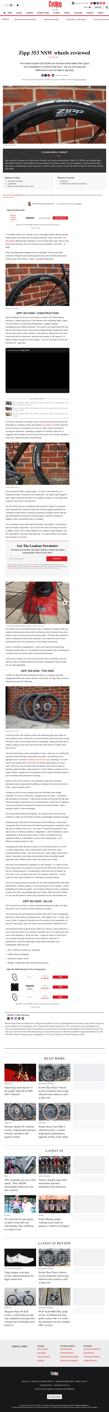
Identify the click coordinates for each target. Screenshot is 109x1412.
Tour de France (43, 1349)
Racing (19, 13)
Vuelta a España (43, 1356)
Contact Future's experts (42, 1381)
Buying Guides (43, 13)
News (10, 13)
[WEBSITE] (20, 1018)
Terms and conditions (64, 1381)
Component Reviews (92, 1356)
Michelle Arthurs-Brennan (44, 204)
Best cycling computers (69, 1360)
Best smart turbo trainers (69, 1356)
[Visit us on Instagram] (91, 3)
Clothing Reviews (90, 1360)
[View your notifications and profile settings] (18, 5)
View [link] (60, 977)
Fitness (56, 13)
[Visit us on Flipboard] (104, 3)
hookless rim (49, 425)
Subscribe (98, 7)
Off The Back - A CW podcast (76, 19)
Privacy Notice (12, 566)
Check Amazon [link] (60, 218)
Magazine (78, 13)
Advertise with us (61, 1385)
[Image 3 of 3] (64, 602)
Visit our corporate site (82, 1405)
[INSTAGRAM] (12, 1018)
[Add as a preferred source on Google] (54, 1396)
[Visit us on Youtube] (101, 3)
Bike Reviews (89, 1353)
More (100, 13)
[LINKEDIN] (16, 1018)
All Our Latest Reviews (92, 1349)
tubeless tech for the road (39, 760)
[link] (15, 218)
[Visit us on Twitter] (94, 3)
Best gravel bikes (66, 1353)
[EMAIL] (23, 1018)
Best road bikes (66, 1349)
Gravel (67, 13)
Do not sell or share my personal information (54, 1389)
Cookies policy (46, 1385)
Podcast (90, 13)
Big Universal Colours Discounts (25, 19)
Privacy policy (81, 1381)
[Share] (42, 75)
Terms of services (33, 564)
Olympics (40, 1360)
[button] (37, 218)
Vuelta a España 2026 (51, 19)
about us (25, 1381)
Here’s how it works (80, 79)
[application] (37, 370)
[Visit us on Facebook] (97, 3)
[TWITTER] (9, 1018)
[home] (4, 13)
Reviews (29, 13)
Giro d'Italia (41, 1353)
